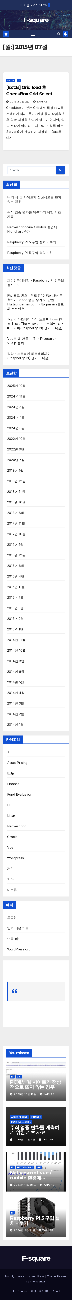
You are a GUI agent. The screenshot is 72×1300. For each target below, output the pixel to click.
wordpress (15, 858)
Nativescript (16, 826)
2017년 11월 (16, 523)
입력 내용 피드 (18, 928)
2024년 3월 (16, 428)
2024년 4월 (16, 417)
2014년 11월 (16, 640)
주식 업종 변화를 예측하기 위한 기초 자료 (34, 1129)
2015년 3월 (15, 608)
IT (19, 80)
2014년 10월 (16, 650)
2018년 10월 (16, 502)
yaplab (42, 101)
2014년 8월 (15, 661)
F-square (35, 20)
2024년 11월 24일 (25, 1184)
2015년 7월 (15, 597)
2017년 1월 (15, 545)
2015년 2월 (15, 619)
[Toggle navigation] (33, 34)
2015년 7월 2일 (20, 101)
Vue (10, 847)
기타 (10, 879)
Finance (13, 784)
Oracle (12, 837)
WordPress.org (19, 949)
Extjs (10, 80)
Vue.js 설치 (15, 343)
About (56, 1291)
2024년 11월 (16, 396)
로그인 (12, 917)
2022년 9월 (15, 449)
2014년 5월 (15, 682)
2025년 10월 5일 (25, 1139)
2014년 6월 (15, 672)
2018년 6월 (15, 513)
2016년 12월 (16, 555)
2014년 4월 (16, 693)
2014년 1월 (15, 725)
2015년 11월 (16, 587)
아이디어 (44, 1291)
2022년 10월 (16, 439)
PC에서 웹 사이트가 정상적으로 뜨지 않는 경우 (35, 1084)
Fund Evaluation (19, 794)
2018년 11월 (16, 492)
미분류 (12, 890)
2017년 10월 (16, 534)
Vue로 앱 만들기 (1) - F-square (30, 339)
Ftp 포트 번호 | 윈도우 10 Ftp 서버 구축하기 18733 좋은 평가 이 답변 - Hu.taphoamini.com (35, 299)
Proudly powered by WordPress (25, 1276)
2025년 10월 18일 (25, 1094)
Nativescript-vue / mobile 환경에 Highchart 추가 (30, 1178)
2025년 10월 (16, 386)
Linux (11, 816)
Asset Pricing (17, 763)
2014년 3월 (15, 703)
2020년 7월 (16, 460)
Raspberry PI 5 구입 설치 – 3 (29, 253)
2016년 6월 (15, 566)
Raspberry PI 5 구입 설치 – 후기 (31, 242)
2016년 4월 (15, 576)
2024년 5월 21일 (25, 1230)
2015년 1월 (15, 629)
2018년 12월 (16, 481)
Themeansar (38, 1281)
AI (9, 752)
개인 (10, 869)
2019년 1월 (15, 470)
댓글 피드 (14, 939)
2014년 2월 (15, 714)
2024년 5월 (16, 407)
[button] (58, 34)
